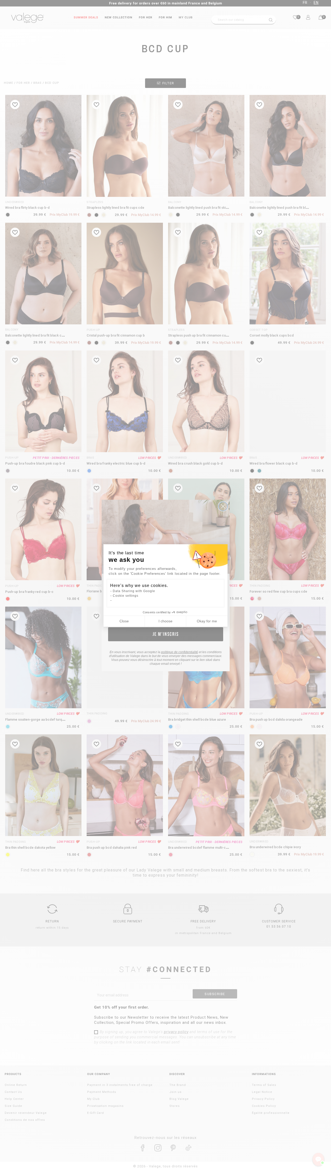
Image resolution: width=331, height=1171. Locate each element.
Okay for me (207, 621)
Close (124, 621)
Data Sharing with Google (134, 591)
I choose (165, 621)
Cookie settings (125, 596)
